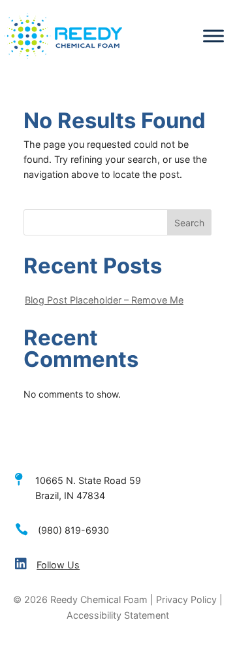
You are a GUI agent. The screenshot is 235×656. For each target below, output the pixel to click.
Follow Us (58, 564)
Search (189, 222)
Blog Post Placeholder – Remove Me (104, 299)
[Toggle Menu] (213, 36)
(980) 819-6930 (73, 530)
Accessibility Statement (118, 615)
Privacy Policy (186, 599)
